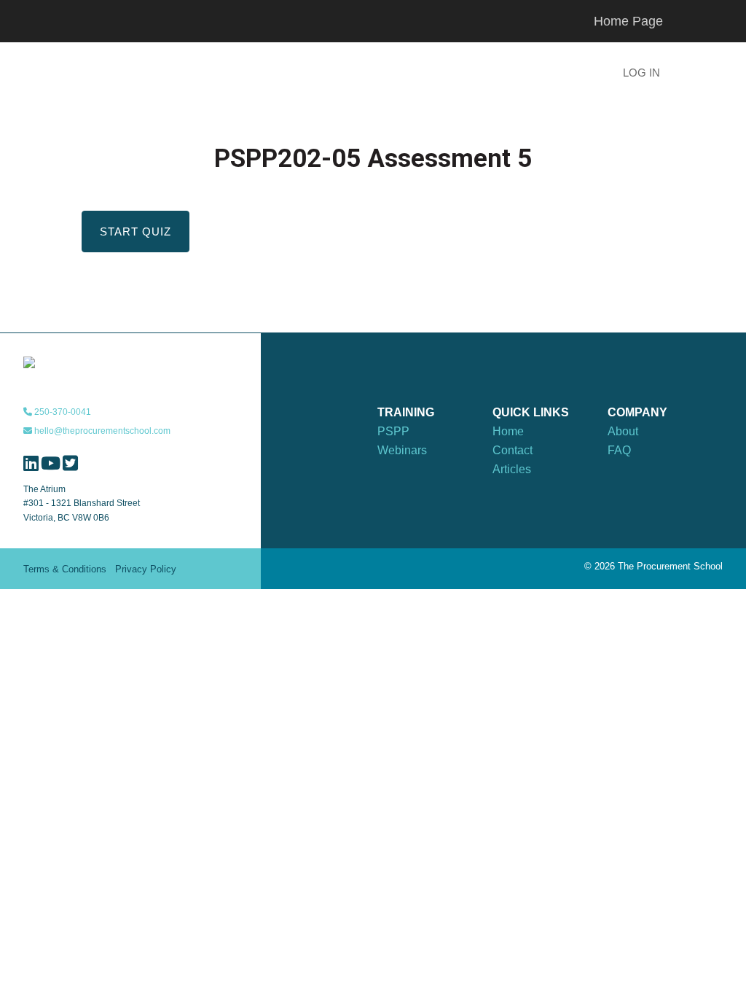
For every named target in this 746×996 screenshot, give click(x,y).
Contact (512, 450)
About (623, 431)
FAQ (619, 450)
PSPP (393, 431)
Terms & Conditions (64, 569)
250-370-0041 (61, 412)
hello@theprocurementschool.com (101, 431)
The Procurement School (191, 74)
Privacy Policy (145, 569)
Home (508, 431)
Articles (511, 469)
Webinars (402, 450)
